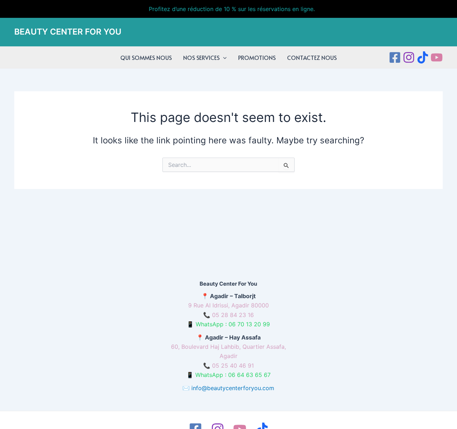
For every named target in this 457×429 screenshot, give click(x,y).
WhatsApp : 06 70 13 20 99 (233, 324)
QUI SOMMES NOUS (146, 57)
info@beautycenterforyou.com (232, 388)
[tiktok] (423, 57)
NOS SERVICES (201, 57)
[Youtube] (437, 57)
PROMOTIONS (257, 57)
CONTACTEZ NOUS (312, 57)
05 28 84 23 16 (233, 314)
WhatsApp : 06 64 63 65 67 (233, 374)
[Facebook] (395, 57)
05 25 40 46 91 (233, 365)
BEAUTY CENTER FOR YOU (67, 32)
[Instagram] (409, 57)
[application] (223, 57)
